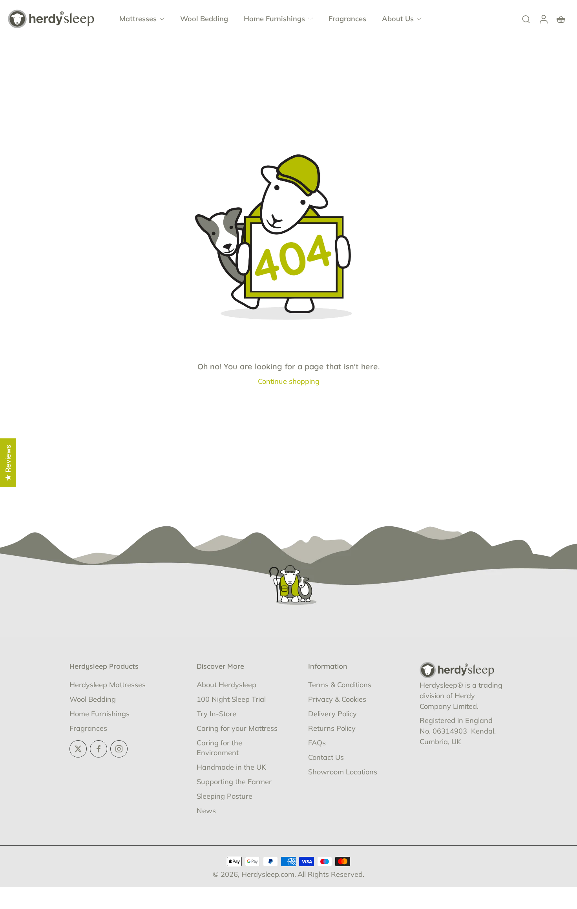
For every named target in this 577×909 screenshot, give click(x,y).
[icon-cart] (560, 18)
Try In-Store (216, 713)
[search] (526, 19)
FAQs (317, 742)
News (206, 810)
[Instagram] (119, 749)
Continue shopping (289, 381)
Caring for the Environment (219, 747)
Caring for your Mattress (237, 728)
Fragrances (347, 18)
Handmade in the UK (231, 767)
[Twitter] (78, 749)
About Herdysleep (226, 684)
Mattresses (138, 18)
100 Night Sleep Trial (231, 699)
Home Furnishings (274, 18)
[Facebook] (98, 749)
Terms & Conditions (339, 684)
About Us (398, 18)
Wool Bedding (204, 18)
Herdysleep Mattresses (107, 684)
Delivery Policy (332, 713)
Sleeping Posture (224, 796)
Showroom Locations (342, 771)
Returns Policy (332, 728)
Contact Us (326, 757)
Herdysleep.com (267, 874)
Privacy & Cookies (337, 699)
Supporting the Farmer (234, 781)
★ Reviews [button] (8, 463)
